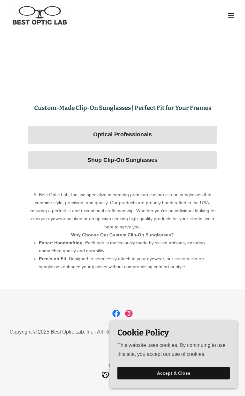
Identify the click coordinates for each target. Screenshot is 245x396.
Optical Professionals (122, 134)
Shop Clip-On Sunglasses (122, 160)
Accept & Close (173, 373)
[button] (231, 15)
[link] (39, 15)
